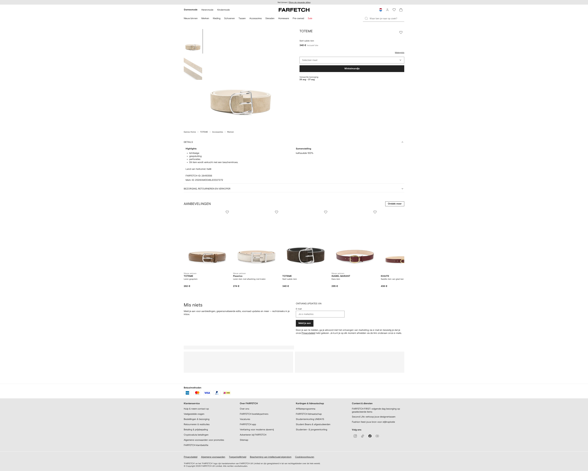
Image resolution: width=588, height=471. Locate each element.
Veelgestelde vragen (194, 414)
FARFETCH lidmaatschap (309, 414)
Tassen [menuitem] (242, 18)
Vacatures (245, 419)
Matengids (399, 53)
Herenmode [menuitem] (207, 10)
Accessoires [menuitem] (255, 18)
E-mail (299, 309)
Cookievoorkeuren (304, 457)
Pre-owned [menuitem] (298, 18)
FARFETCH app (248, 424)
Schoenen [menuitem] (229, 18)
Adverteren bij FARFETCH (253, 435)
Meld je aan (304, 323)
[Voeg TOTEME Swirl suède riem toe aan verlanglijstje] (401, 32)
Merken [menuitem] (205, 18)
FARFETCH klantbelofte (196, 445)
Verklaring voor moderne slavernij (257, 429)
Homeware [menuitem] (283, 18)
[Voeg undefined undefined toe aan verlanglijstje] (227, 212)
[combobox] (352, 60)
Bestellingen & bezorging (196, 419)
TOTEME (204, 132)
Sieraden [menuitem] (270, 18)
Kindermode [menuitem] (223, 10)
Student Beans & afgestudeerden (313, 424)
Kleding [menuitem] (217, 18)
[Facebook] (370, 436)
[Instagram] (355, 436)
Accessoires (217, 132)
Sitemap (244, 440)
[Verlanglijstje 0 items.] (394, 9)
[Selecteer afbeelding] (193, 41)
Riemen (230, 132)
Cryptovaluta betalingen (196, 435)
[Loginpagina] (387, 9)
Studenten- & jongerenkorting (311, 429)
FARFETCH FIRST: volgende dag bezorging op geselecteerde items (376, 410)
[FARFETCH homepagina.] (294, 10)
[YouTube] (377, 436)
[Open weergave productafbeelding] (240, 78)
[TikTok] (362, 436)
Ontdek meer (395, 204)
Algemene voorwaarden (213, 457)
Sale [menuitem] (310, 18)
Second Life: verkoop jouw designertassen (374, 416)
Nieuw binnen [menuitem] (191, 18)
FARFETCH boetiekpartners (254, 414)
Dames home (190, 132)
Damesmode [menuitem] (190, 10)
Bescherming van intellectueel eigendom (270, 457)
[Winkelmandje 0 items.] (401, 9)
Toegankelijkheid (237, 457)
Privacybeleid (308, 333)
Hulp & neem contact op (196, 409)
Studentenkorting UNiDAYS (310, 419)
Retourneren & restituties (196, 424)
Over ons (244, 409)
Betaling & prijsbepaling (196, 429)
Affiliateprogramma (305, 409)
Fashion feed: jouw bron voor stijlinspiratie (373, 422)
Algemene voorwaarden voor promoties (204, 440)
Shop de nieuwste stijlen (300, 2)
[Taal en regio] (380, 9)
